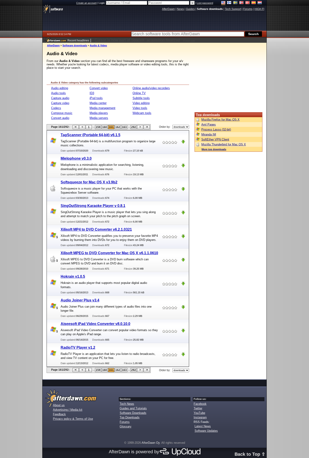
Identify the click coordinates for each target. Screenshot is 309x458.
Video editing (141, 103)
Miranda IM (208, 134)
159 (98, 127)
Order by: (164, 126)
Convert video (99, 88)
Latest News (203, 426)
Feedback (59, 414)
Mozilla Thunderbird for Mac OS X (223, 144)
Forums (125, 422)
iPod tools (96, 98)
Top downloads (208, 114)
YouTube (199, 413)
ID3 (92, 93)
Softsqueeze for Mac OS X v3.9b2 (89, 182)
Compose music (61, 113)
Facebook (200, 404)
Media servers (99, 118)
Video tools (140, 108)
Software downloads (74, 45)
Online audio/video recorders (151, 88)
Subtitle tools (141, 98)
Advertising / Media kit (67, 409)
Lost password (205, 3)
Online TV (139, 93)
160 (104, 127)
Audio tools (58, 93)
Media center (98, 103)
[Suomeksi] (229, 3)
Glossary (125, 426)
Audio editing (59, 88)
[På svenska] (235, 3)
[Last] (147, 127)
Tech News (127, 404)
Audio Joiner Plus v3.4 (80, 300)
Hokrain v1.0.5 (73, 276)
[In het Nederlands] (260, 3)
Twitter (198, 408)
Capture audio (60, 98)
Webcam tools (142, 113)
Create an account (86, 3)
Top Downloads (130, 417)
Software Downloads (133, 413)
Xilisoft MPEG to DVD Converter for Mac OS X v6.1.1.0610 (109, 253)
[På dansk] (247, 3)
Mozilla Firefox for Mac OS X (220, 119)
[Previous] (82, 127)
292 (133, 127)
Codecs (56, 108)
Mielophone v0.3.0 (76, 158)
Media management (102, 108)
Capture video (60, 103)
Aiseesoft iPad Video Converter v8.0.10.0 (95, 324)
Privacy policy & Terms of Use (73, 418)
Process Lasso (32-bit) (216, 129)
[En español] (254, 3)
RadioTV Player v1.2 (78, 347)
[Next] (140, 127)
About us (59, 405)
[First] (76, 127)
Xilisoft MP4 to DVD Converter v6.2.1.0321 (96, 229)
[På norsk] (241, 3)
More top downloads (214, 149)
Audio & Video (98, 45)
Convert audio (60, 118)
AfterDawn (53, 45)
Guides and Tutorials (133, 408)
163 (124, 127)
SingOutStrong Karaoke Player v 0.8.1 (93, 206)
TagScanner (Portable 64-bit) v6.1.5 (90, 135)
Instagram (200, 417)
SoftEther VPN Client (215, 139)
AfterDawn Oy (151, 442)
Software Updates (206, 430)
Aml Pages (208, 124)
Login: (102, 3)
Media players (99, 113)
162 (117, 127)
